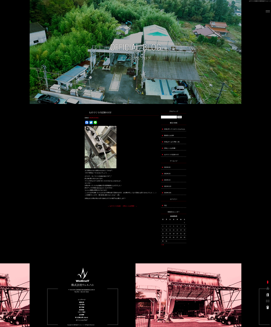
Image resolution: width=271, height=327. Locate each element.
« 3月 (162, 244)
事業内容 (81, 302)
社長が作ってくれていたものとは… (175, 129)
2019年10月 (167, 193)
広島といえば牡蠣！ (130, 206)
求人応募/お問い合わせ (81, 317)
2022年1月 (167, 180)
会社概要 (81, 314)
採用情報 (81, 310)
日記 (165, 205)
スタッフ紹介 (81, 312)
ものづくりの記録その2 (171, 154)
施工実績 (81, 307)
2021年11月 (167, 186)
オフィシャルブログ (81, 320)
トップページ (81, 299)
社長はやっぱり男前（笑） (172, 142)
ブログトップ (173, 111)
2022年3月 (167, 167)
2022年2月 (167, 173)
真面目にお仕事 (169, 135)
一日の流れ (81, 304)
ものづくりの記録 (114, 206)
